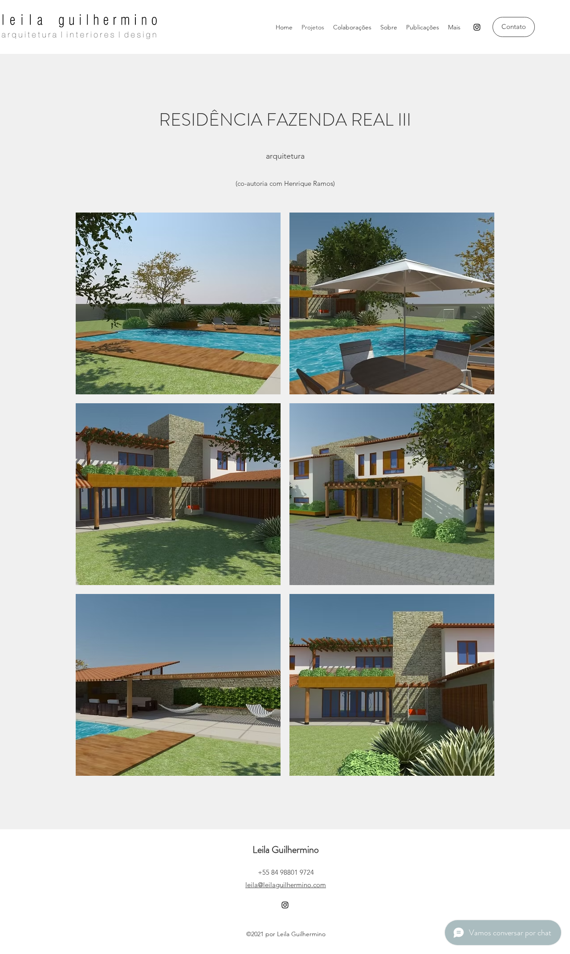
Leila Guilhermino (285, 849)
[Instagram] (476, 27)
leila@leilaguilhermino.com (285, 884)
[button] (178, 303)
